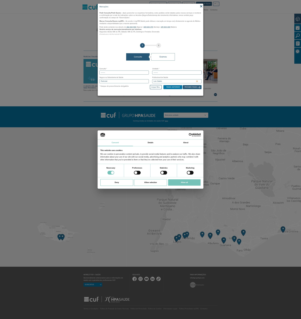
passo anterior (173, 87)
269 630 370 (148, 27)
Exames (163, 56)
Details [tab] (150, 143)
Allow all (184, 182)
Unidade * (155, 69)
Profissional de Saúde (160, 77)
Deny (117, 182)
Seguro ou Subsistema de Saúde (111, 77)
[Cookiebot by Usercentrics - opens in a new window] (190, 135)
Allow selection (150, 182)
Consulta (138, 56)
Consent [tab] (115, 143)
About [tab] (185, 143)
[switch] (137, 173)
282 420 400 (131, 27)
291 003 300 (165, 27)
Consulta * (103, 69)
